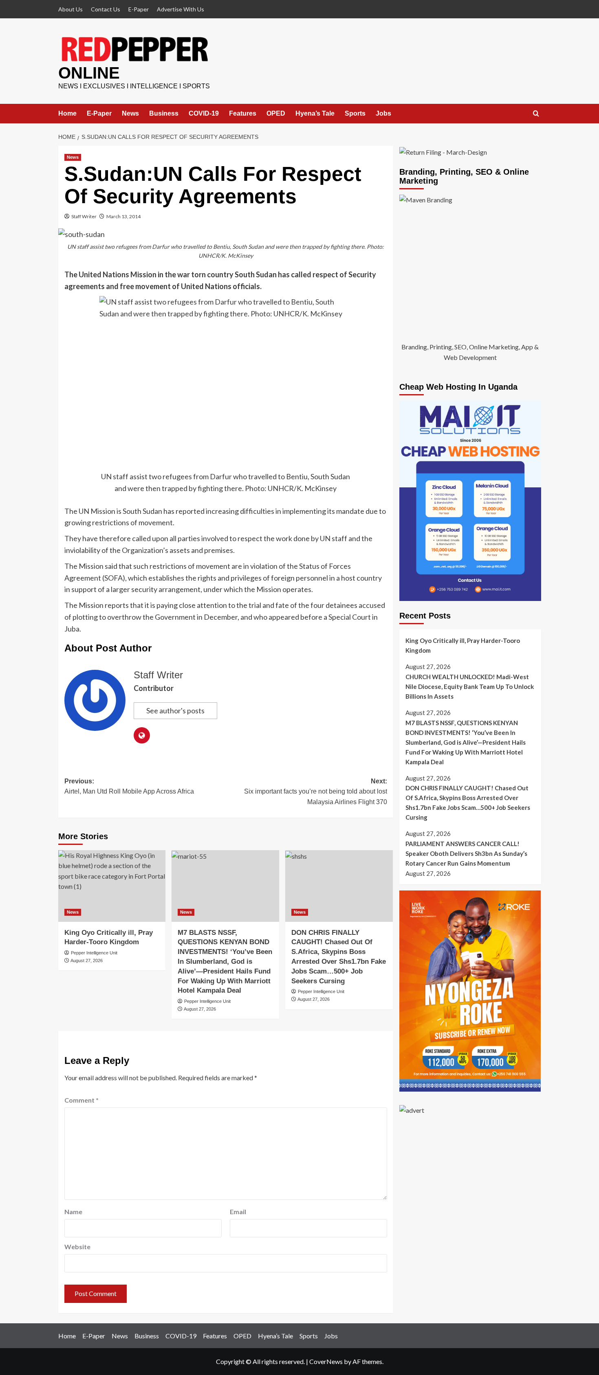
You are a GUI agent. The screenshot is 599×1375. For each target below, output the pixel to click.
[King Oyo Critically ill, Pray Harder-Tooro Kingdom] (112, 886)
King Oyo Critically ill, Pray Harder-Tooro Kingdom (462, 645)
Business (163, 113)
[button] (536, 114)
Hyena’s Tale (315, 113)
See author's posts (175, 710)
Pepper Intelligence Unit (94, 952)
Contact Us (105, 9)
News (130, 113)
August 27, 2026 (86, 960)
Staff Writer (84, 216)
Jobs (383, 113)
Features (242, 113)
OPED (275, 113)
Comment (81, 1100)
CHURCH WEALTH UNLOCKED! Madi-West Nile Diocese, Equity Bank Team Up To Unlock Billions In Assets (469, 686)
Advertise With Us (180, 9)
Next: (315, 791)
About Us (70, 9)
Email (238, 1211)
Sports (355, 113)
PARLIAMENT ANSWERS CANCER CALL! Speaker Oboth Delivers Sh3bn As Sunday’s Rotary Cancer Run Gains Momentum (466, 853)
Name (73, 1211)
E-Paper (138, 9)
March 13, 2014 (123, 216)
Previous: (129, 786)
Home (67, 113)
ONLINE (89, 73)
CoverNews (326, 1361)
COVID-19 (204, 113)
